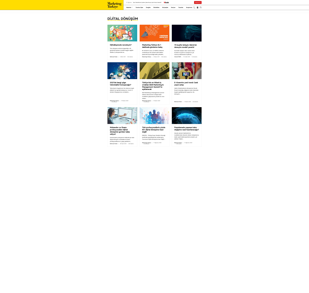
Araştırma (189, 7)
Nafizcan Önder (113, 56)
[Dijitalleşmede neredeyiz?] (122, 33)
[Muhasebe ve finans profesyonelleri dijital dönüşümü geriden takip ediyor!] (122, 115)
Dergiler (148, 7)
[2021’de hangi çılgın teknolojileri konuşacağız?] (122, 70)
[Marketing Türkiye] (115, 5)
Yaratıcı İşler (139, 7)
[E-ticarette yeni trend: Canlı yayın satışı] (187, 70)
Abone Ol (198, 2)
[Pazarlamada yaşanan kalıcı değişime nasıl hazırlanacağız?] (187, 115)
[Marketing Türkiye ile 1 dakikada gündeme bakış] (154, 33)
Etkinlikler (156, 7)
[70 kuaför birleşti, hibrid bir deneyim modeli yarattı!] (187, 33)
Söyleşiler (165, 7)
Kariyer (173, 7)
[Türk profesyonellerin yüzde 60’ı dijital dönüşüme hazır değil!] (154, 115)
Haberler (128, 7)
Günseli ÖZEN (177, 56)
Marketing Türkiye (146, 56)
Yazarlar (180, 7)
